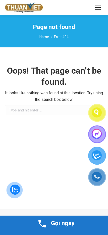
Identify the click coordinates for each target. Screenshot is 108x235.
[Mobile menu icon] (98, 8)
